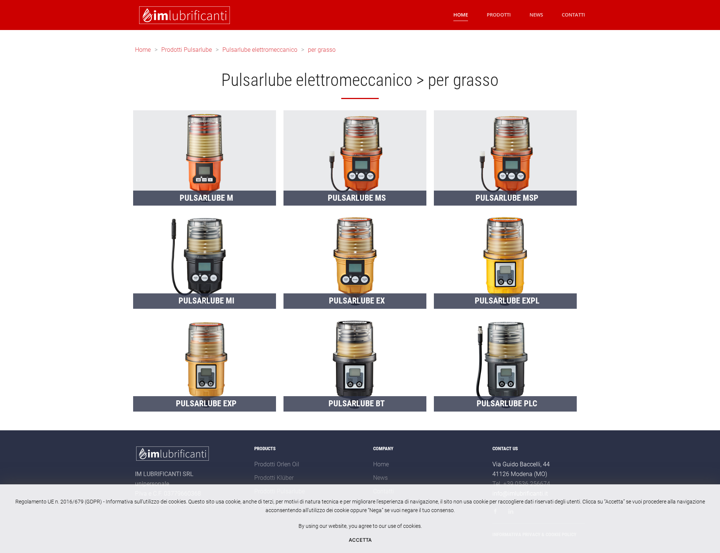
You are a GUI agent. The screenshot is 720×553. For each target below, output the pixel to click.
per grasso (322, 49)
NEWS (536, 14)
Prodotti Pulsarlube (186, 49)
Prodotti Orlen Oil (276, 464)
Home (143, 49)
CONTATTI (573, 14)
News (380, 477)
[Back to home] (183, 15)
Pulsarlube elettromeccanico (259, 49)
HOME (460, 14)
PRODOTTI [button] (499, 14)
